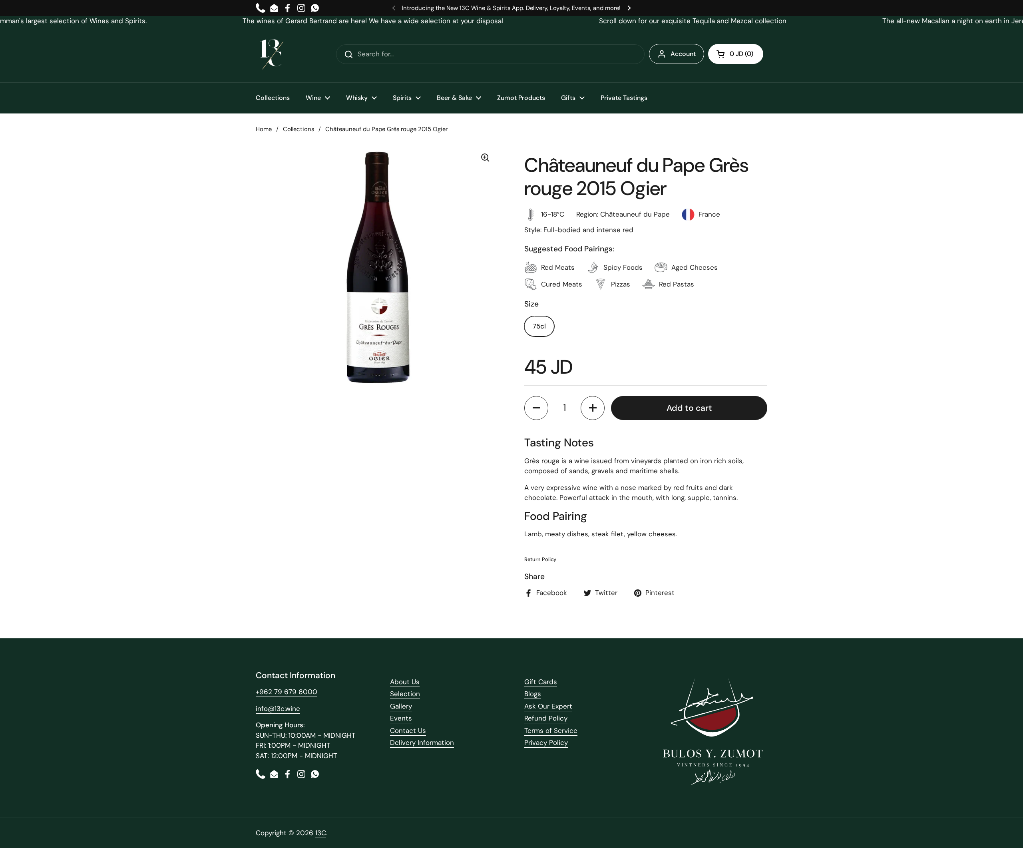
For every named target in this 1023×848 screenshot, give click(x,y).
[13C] (272, 54)
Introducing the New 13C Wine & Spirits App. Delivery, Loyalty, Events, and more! (511, 8)
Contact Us (408, 730)
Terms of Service (550, 730)
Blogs (532, 693)
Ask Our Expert (548, 706)
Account (683, 54)
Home (264, 129)
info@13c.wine (278, 708)
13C (320, 832)
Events (401, 718)
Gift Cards (540, 681)
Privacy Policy (546, 742)
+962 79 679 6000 (286, 691)
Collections (298, 129)
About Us (405, 681)
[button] (735, 54)
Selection (405, 693)
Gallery (401, 706)
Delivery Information (422, 742)
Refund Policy (545, 718)
